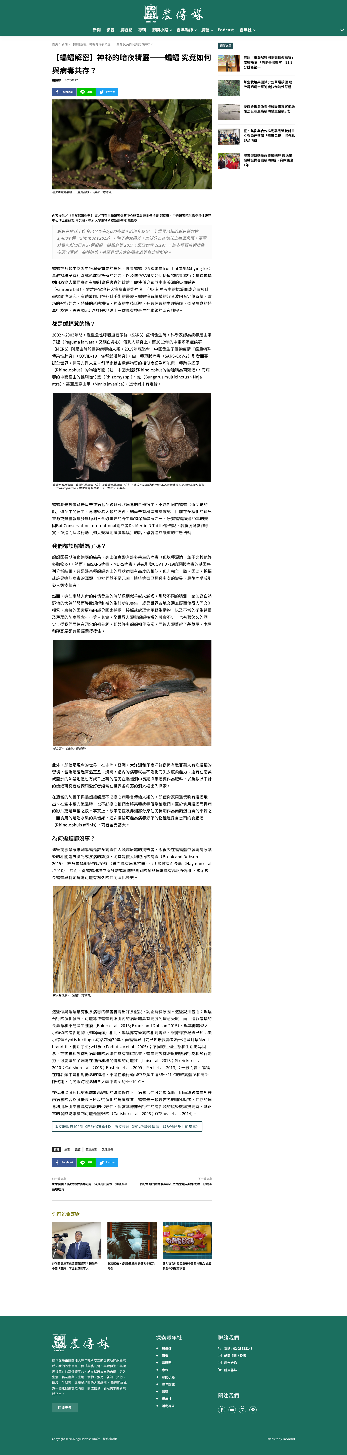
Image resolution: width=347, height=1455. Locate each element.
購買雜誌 (230, 1370)
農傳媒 (56, 80)
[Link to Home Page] (173, 12)
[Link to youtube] (232, 1409)
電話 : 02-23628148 (238, 1349)
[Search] (342, 30)
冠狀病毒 (91, 1149)
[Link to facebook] (221, 1409)
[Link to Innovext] (289, 1439)
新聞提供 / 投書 (235, 1356)
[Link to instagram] (242, 1409)
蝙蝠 (78, 1149)
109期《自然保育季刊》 (92, 1127)
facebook (67, 92)
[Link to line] (253, 1409)
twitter (110, 92)
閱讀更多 (65, 1407)
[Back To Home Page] (90, 1342)
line (90, 92)
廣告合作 (230, 1363)
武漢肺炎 (107, 1149)
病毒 (67, 1149)
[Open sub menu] (170, 30)
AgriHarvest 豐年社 (88, 1439)
